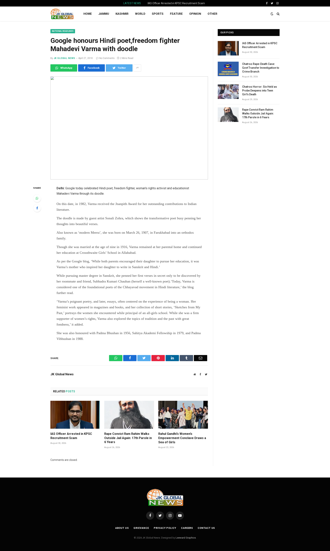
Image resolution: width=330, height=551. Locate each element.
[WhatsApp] (37, 198)
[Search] (278, 14)
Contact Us (206, 528)
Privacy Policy (165, 528)
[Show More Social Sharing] (137, 68)
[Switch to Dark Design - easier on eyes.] (272, 13)
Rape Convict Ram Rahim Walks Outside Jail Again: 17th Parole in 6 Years (128, 438)
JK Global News (64, 58)
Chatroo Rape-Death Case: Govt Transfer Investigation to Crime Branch (177, 3)
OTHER (212, 14)
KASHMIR (122, 14)
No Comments (107, 58)
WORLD (140, 14)
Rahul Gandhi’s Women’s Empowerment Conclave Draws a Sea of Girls (182, 438)
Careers (187, 528)
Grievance (141, 528)
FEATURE (176, 14)
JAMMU (103, 14)
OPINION (195, 14)
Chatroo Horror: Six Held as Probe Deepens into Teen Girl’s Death (259, 90)
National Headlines (63, 31)
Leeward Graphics (186, 537)
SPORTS (157, 14)
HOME (87, 14)
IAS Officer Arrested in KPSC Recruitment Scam (71, 436)
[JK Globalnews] (62, 14)
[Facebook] (37, 208)
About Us (122, 528)
